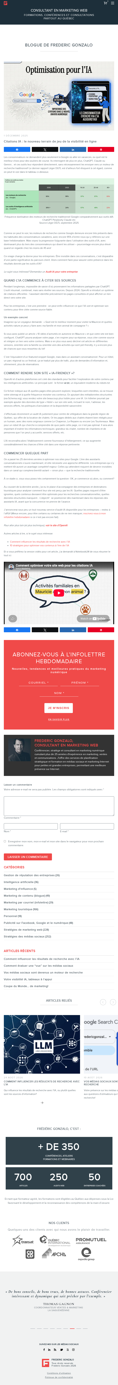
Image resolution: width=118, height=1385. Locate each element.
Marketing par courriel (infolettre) (26, 902)
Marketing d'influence (18, 888)
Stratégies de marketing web (23, 929)
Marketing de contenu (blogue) (24, 895)
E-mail (64, 831)
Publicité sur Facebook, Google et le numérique (36, 922)
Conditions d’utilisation (59, 1373)
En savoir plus (59, 719)
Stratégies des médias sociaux (24, 936)
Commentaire (12, 817)
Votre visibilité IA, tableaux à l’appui (28, 979)
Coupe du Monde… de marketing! (26, 986)
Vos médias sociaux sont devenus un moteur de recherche (43, 972)
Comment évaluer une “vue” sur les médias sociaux (38, 965)
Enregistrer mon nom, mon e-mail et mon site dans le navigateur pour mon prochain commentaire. (56, 843)
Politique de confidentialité (59, 1377)
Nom (7, 831)
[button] (105, 3)
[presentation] (103, 1002)
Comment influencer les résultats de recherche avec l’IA (40, 541)
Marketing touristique (18, 909)
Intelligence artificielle (19, 882)
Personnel (10, 916)
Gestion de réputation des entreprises (29, 875)
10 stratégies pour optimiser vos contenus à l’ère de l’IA (39, 545)
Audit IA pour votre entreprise (62, 271)
